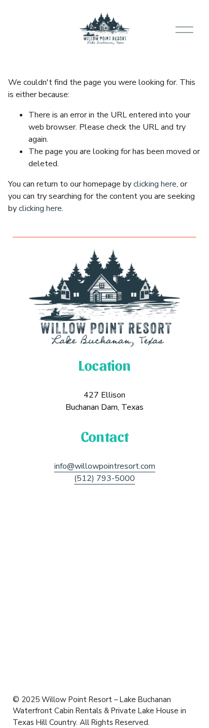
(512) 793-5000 (104, 478)
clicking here (155, 184)
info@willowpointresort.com (104, 466)
